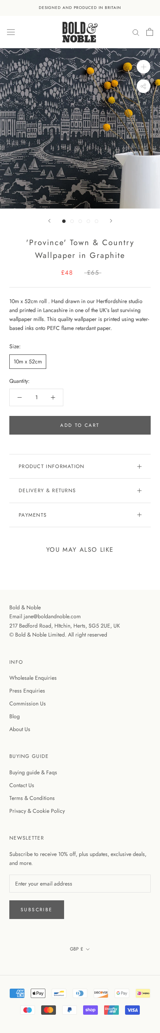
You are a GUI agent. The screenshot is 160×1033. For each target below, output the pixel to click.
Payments (33, 515)
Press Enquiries (27, 691)
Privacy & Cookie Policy (37, 811)
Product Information (52, 466)
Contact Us (21, 785)
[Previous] (49, 221)
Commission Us (27, 703)
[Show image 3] (80, 221)
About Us (19, 729)
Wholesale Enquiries (33, 678)
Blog (14, 716)
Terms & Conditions (32, 798)
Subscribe (37, 909)
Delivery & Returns (47, 490)
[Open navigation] (11, 32)
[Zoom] (143, 67)
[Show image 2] (72, 221)
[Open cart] (149, 32)
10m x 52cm (28, 361)
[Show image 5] (96, 221)
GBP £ (76, 948)
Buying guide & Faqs (33, 772)
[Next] (111, 221)
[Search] (135, 31)
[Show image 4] (88, 221)
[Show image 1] (64, 221)
